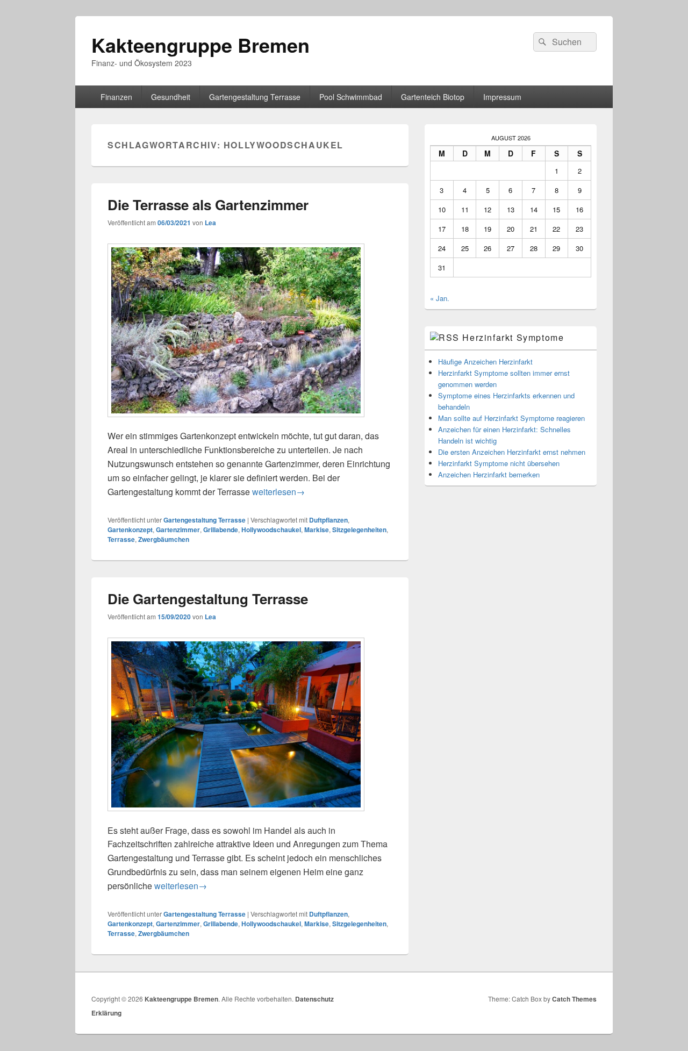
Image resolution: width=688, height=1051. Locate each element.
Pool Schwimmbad (350, 96)
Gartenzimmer (178, 529)
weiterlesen (278, 491)
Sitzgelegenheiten (359, 529)
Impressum (502, 96)
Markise (316, 529)
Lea (210, 222)
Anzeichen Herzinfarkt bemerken (489, 474)
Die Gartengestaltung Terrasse (208, 599)
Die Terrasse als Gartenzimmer (208, 205)
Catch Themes (574, 999)
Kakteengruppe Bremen (200, 45)
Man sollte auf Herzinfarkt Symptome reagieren (511, 418)
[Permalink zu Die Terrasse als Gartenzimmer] (236, 422)
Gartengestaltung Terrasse (254, 96)
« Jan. (439, 298)
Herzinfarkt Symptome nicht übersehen (499, 463)
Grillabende (220, 529)
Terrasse (121, 539)
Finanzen (116, 96)
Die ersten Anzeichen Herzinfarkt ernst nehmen (511, 452)
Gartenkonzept (130, 529)
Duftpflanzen (328, 520)
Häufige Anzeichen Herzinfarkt (485, 361)
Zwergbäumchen (163, 539)
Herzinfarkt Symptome (513, 337)
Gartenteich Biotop (432, 96)
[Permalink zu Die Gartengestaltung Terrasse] (236, 816)
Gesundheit (170, 96)
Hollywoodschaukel (271, 529)
